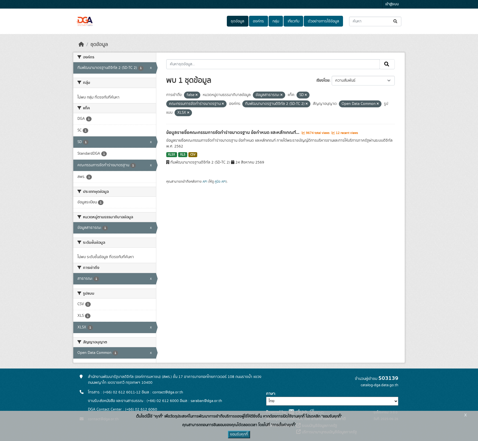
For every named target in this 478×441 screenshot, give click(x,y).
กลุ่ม (275, 21)
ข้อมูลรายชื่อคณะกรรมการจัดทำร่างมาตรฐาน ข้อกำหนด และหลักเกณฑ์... (233, 132)
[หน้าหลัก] (81, 44)
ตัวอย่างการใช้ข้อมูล (323, 21)
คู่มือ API (220, 181)
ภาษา (270, 393)
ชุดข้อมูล (237, 21)
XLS (182, 154)
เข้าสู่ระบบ (392, 4)
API (204, 181)
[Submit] (396, 21)
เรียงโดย (322, 80)
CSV (193, 154)
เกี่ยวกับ (293, 21)
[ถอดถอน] (197, 95)
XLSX (171, 154)
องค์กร (258, 21)
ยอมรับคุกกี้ (239, 434)
